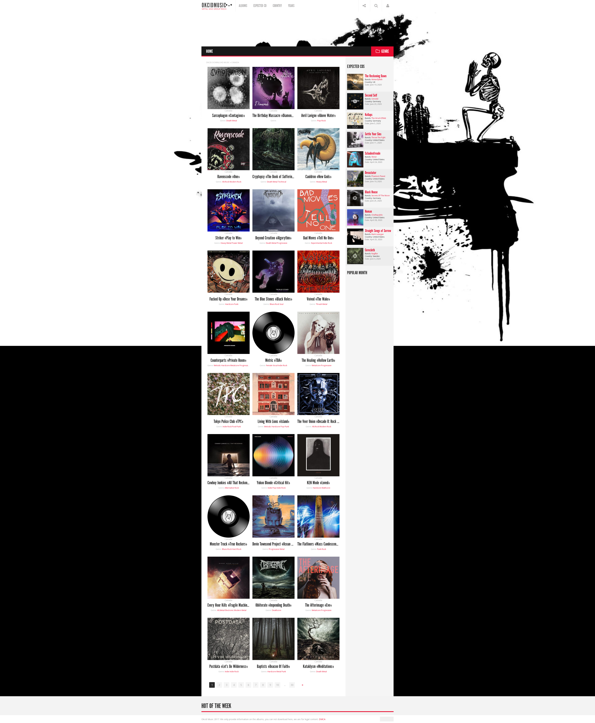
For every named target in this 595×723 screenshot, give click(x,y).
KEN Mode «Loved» (318, 482)
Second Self (371, 95)
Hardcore (317, 488)
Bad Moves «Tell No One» (318, 238)
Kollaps (368, 115)
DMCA (322, 719)
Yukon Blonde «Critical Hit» (273, 482)
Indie (227, 671)
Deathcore (276, 610)
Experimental (317, 243)
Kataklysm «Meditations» (318, 666)
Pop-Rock (321, 120)
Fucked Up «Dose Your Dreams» (228, 299)
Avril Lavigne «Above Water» (318, 115)
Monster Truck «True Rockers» (228, 544)
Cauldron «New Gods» (318, 176)
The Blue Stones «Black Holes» (273, 299)
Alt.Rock (225, 181)
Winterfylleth (376, 79)
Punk (284, 671)
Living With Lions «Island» (273, 421)
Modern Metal (240, 610)
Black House (371, 192)
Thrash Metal (321, 304)
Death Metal (231, 120)
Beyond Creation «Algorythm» (273, 238)
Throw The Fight (378, 137)
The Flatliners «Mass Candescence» (318, 544)
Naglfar (374, 253)
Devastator (370, 173)
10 (277, 685)
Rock (277, 304)
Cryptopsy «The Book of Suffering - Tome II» (273, 176)
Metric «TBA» (273, 360)
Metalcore (234, 365)
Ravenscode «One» (228, 176)
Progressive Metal (276, 549)
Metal (278, 671)
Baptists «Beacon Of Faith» (273, 666)
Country (277, 6)
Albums (243, 6)
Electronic (229, 610)
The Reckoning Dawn (375, 76)
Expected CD (260, 6)
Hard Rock (236, 549)
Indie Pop (272, 488)
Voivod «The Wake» (318, 299)
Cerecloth (370, 250)
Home (209, 51)
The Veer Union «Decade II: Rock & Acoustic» (318, 421)
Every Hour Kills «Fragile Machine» (228, 605)
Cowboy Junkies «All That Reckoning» (228, 482)
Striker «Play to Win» (228, 238)
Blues (272, 304)
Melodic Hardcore (222, 365)
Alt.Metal (221, 610)
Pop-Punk (285, 426)
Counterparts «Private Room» (228, 360)
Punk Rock (321, 549)
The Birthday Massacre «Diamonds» (273, 115)
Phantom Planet (378, 176)
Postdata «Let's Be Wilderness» (228, 666)
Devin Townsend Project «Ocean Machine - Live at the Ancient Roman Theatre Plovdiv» (273, 544)
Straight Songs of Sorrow (378, 231)
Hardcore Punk (231, 304)
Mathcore (326, 488)
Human (368, 211)
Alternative (229, 488)
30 (292, 685)
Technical (282, 181)
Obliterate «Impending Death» (273, 605)
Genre (385, 51)
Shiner (374, 157)
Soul (281, 304)
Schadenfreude (372, 153)
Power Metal (237, 243)
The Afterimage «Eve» (318, 605)
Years (291, 6)
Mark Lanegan (377, 234)
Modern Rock (235, 181)
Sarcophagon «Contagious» (228, 115)
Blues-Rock (227, 549)
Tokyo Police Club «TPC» (228, 421)
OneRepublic (377, 215)
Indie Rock (327, 243)
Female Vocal (272, 365)
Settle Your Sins (373, 134)
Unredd (374, 98)
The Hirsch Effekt (378, 118)
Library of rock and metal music (216, 6)
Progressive (282, 243)
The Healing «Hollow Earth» (318, 360)
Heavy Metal (321, 181)
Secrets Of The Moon (380, 195)
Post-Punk (236, 426)
